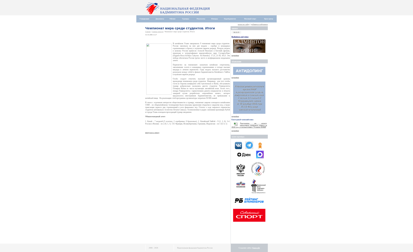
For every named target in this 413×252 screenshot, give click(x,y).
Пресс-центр (268, 19)
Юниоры (214, 19)
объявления (236, 61)
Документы (160, 19)
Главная (148, 32)
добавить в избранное (259, 24)
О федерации (144, 19)
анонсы (235, 28)
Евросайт (256, 248)
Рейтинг (173, 19)
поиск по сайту (244, 24)
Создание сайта (245, 248)
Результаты (201, 19)
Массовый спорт (250, 19)
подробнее (235, 55)
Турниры (185, 19)
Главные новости (157, 32)
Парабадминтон (230, 19)
